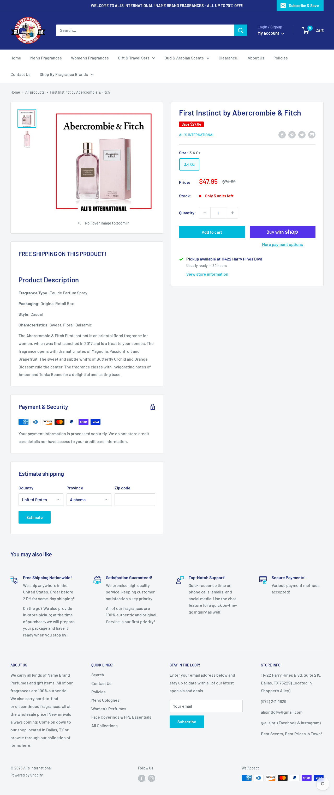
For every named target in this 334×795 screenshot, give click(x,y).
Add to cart (212, 231)
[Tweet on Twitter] (302, 134)
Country (26, 487)
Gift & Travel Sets (134, 57)
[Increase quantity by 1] (232, 212)
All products (35, 92)
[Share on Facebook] (282, 134)
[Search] (240, 30)
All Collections (104, 725)
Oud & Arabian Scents (184, 57)
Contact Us (20, 74)
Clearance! (228, 57)
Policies (280, 57)
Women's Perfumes (108, 708)
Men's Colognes (105, 699)
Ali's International (196, 135)
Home (15, 57)
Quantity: (187, 212)
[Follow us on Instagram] (151, 778)
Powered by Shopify (26, 775)
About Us (256, 57)
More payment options (282, 244)
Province (75, 487)
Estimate (34, 517)
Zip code (122, 487)
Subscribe (186, 721)
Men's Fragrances (46, 57)
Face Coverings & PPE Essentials (121, 716)
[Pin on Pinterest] (292, 134)
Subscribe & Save (304, 5)
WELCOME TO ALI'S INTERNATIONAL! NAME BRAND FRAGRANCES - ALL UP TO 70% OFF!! (167, 5)
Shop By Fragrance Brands (64, 74)
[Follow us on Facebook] (141, 778)
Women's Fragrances (90, 57)
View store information (207, 273)
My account (269, 32)
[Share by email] (311, 134)
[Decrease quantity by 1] (204, 212)
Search (97, 674)
